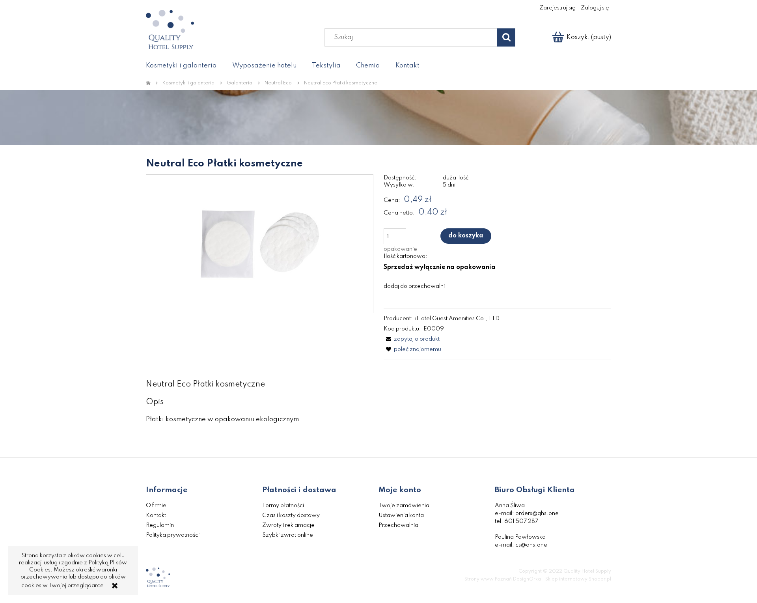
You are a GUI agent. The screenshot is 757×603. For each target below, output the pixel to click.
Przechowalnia (398, 525)
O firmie (156, 505)
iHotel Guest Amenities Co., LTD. (458, 318)
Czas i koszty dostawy (291, 515)
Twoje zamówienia (403, 505)
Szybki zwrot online (287, 535)
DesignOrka (527, 579)
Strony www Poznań (488, 579)
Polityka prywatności (173, 535)
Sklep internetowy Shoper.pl (578, 579)
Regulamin (160, 525)
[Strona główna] (149, 84)
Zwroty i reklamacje (288, 525)
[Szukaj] (506, 37)
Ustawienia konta (401, 515)
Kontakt (156, 515)
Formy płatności (283, 505)
